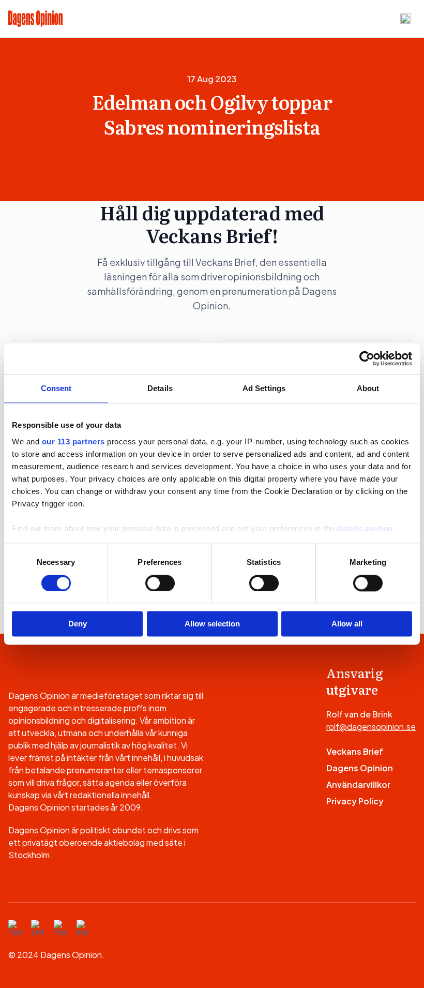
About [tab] (368, 388)
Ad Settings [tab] (264, 388)
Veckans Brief (354, 751)
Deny (77, 624)
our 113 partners (73, 441)
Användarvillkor (358, 784)
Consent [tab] (56, 388)
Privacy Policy (355, 801)
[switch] (160, 583)
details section (365, 528)
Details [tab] (160, 388)
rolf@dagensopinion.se (371, 726)
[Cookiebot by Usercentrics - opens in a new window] (367, 358)
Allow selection (212, 624)
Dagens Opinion (359, 767)
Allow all (346, 624)
